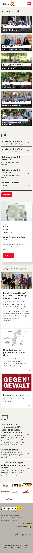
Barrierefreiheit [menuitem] (24, 545)
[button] (23, 3)
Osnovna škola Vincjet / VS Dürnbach (13, 185)
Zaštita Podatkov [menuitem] (8, 547)
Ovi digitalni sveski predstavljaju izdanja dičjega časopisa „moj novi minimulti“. (12, 453)
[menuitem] (11, 545)
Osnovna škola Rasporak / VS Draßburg (10, 161)
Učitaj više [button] (6, 194)
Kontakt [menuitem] (27, 547)
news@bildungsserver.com (9, 520)
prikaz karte (8, 255)
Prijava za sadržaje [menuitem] (16, 550)
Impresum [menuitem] (19, 547)
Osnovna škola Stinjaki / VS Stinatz (12, 142)
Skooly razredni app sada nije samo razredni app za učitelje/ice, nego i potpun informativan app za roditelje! (13, 468)
